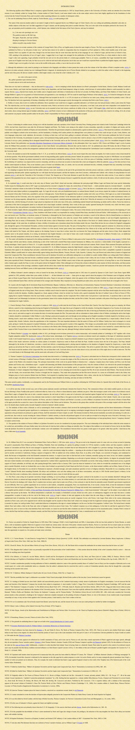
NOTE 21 (32, 339)
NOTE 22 (78, 356)
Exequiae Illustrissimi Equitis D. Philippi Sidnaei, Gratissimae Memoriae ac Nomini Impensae (41, 626)
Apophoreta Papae (18, 385)
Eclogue (38, 642)
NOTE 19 (39, 336)
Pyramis (80, 723)
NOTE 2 (127, 67)
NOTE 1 (51, 18)
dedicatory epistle (63, 188)
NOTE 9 (69, 154)
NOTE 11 (13, 175)
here (58, 167)
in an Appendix (20, 431)
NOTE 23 (116, 394)
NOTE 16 (65, 272)
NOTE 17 (106, 288)
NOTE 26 (52, 495)
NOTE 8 (102, 140)
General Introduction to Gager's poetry (61, 621)
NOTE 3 (17, 92)
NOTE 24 (72, 442)
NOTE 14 (30, 212)
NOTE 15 (61, 268)
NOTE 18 (55, 305)
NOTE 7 (47, 111)
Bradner (39, 630)
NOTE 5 (106, 100)
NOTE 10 (111, 162)
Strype (79, 707)
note (49, 86)
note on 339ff (22, 645)
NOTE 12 (80, 188)
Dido (103, 108)
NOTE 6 (28, 108)
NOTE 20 (75, 336)
